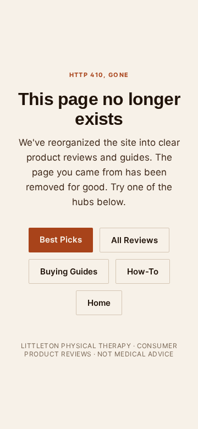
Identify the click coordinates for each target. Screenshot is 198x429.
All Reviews (134, 240)
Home (99, 303)
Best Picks (61, 239)
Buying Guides (68, 271)
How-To (142, 271)
